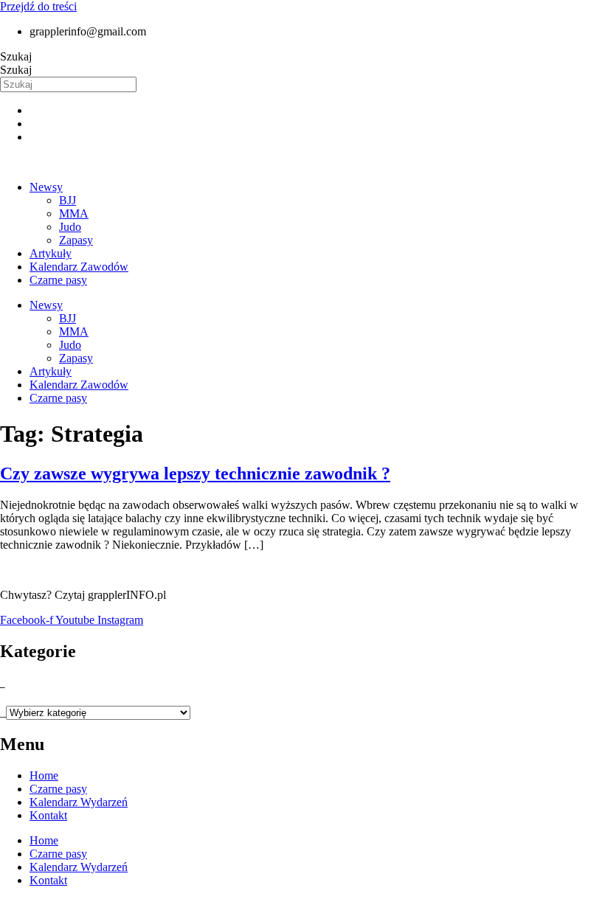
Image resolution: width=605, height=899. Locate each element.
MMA (74, 213)
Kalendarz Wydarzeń (79, 802)
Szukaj (16, 56)
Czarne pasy (58, 280)
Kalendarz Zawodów (79, 266)
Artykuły (51, 253)
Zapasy (76, 240)
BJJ (67, 200)
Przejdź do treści (38, 6)
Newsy (46, 187)
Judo (70, 227)
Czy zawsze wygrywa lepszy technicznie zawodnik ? (195, 473)
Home (44, 775)
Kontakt (48, 815)
